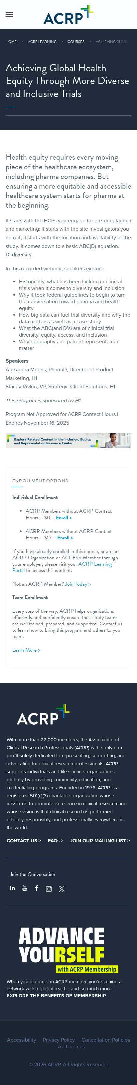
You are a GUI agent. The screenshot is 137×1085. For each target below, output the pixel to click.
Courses (76, 42)
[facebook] (36, 889)
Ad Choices (71, 1046)
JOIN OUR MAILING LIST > (100, 841)
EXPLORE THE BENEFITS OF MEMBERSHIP (56, 996)
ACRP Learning (42, 42)
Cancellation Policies (105, 1040)
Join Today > (78, 584)
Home (11, 42)
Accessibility (21, 1040)
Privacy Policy (59, 1040)
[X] (62, 889)
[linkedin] (12, 889)
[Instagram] (49, 889)
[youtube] (24, 889)
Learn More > (26, 650)
